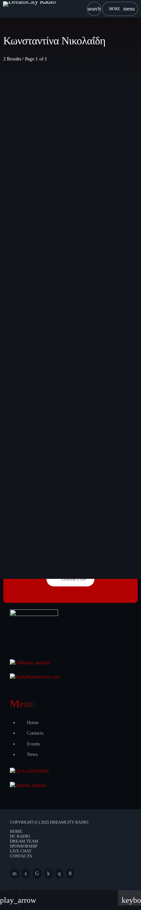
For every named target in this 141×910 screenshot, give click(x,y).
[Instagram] (59, 873)
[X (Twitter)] (26, 873)
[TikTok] (37, 873)
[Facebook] (70, 873)
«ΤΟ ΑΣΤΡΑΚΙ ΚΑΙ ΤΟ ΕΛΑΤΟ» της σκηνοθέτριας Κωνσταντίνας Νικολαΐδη (62, 217)
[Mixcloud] (48, 873)
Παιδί (21, 202)
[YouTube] (14, 873)
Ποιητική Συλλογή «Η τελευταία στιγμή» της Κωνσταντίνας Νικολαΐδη (68, 449)
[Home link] (29, 8)
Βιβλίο (22, 434)
